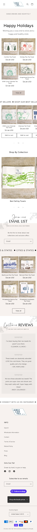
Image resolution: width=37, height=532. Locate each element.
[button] (4, 4)
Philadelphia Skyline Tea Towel (9, 300)
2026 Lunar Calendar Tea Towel (10, 82)
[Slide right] (23, 143)
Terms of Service (9, 442)
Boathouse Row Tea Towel (10, 275)
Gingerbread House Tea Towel (27, 78)
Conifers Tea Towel (10, 57)
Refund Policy (8, 446)
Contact (6, 437)
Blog (5, 455)
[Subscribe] (30, 241)
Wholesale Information (11, 432)
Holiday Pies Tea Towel (27, 57)
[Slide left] (14, 143)
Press (6, 451)
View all (18, 93)
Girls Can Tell (12, 529)
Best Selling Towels (18, 201)
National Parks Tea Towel (27, 275)
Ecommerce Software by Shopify (24, 529)
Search (6, 428)
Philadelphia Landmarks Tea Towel (27, 300)
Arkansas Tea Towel (24, 126)
